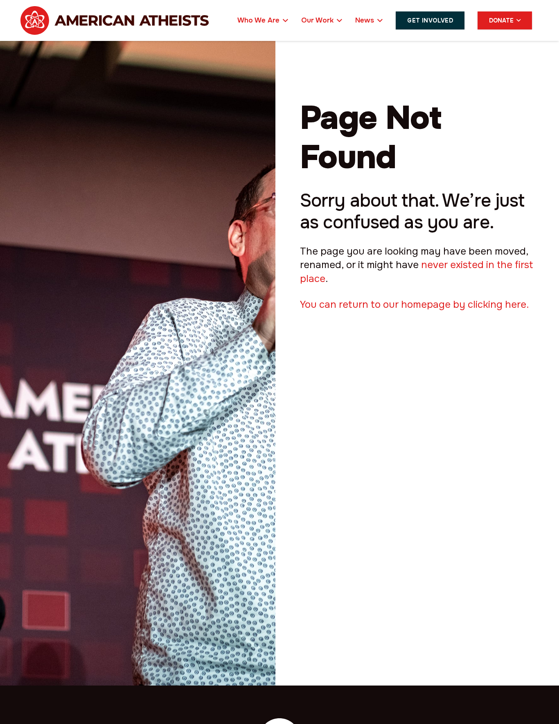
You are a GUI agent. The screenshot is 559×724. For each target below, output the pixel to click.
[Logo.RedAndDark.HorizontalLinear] (114, 20)
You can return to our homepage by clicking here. (414, 304)
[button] (284, 20)
